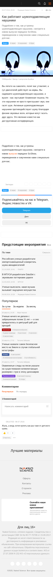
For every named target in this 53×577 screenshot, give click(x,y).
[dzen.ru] (29, 564)
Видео (5, 43)
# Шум (31, 43)
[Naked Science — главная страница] (13, 3)
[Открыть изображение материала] (26, 62)
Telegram (26, 210)
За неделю (18, 306)
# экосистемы (8, 336)
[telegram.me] (35, 564)
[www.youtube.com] (23, 564)
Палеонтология (8, 376)
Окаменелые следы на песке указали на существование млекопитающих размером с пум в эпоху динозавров (20, 368)
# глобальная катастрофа (12, 358)
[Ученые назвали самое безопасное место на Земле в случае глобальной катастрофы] (47, 347)
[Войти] (50, 3)
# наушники (22, 43)
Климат (5, 354)
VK (26, 223)
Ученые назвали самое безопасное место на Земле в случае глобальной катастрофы (21, 347)
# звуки (12, 43)
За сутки (6, 306)
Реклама (26, 493)
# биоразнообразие (20, 330)
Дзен (27, 216)
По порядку (21, 392)
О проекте (26, 488)
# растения (22, 333)
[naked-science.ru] (40, 564)
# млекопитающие (9, 379)
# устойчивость (30, 358)
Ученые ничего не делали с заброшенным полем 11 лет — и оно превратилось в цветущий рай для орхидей (20, 321)
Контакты (26, 483)
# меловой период (23, 376)
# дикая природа (9, 333)
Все (49, 245)
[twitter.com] (12, 564)
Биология (6, 330)
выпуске (13, 153)
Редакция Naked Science (27, 10)
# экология (33, 333)
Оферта (26, 478)
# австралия (15, 354)
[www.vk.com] (18, 564)
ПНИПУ (20, 269)
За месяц (31, 306)
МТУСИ (20, 282)
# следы (22, 379)
